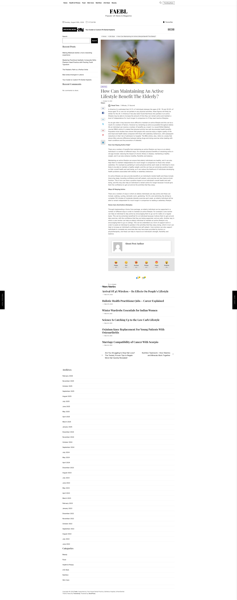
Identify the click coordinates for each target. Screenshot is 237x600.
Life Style (107, 3)
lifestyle (114, 284)
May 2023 (66, 488)
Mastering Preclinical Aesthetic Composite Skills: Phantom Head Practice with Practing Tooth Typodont (79, 62)
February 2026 (67, 376)
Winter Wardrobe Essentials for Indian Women (129, 310)
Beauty (114, 3)
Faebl (118, 11)
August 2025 (66, 396)
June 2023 (66, 483)
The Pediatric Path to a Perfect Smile (75, 69)
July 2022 (66, 539)
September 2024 (68, 447)
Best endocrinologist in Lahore (73, 75)
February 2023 (67, 503)
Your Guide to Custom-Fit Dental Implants (76, 80)
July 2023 (66, 478)
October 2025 (67, 386)
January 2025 (67, 427)
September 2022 (68, 529)
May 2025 (66, 411)
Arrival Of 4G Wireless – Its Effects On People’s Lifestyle (135, 291)
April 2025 (66, 417)
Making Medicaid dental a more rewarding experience (77, 54)
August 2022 (66, 534)
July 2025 (66, 401)
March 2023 (66, 498)
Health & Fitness (74, 3)
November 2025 (68, 381)
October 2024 (67, 442)
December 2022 (68, 513)
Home (65, 3)
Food (83, 3)
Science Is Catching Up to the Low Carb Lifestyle (131, 319)
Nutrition (99, 3)
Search (64, 36)
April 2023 (66, 493)
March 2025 (66, 422)
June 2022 (66, 544)
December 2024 (68, 432)
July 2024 (66, 452)
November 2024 (68, 437)
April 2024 (66, 462)
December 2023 (68, 468)
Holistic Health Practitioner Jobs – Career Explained (133, 301)
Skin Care (90, 3)
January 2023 (67, 508)
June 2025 (66, 406)
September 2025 (68, 391)
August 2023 (66, 473)
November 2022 (68, 518)
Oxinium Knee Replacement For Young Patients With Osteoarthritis (133, 331)
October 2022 (67, 524)
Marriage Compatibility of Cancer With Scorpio (130, 342)
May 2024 (66, 457)
